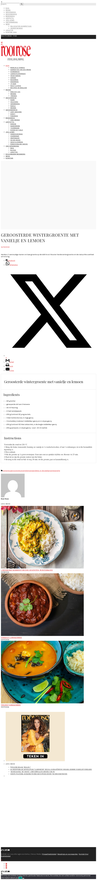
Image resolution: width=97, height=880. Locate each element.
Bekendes (10, 16)
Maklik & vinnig (17, 67)
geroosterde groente (18, 471)
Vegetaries (15, 75)
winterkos (7, 471)
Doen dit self (16, 130)
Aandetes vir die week (20, 69)
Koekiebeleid (5, 856)
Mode (8, 10)
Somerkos (15, 71)
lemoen (29, 471)
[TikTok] (1, 850)
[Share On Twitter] (6, 866)
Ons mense (15, 120)
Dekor (13, 124)
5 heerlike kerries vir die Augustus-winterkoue (27, 570)
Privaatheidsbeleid (49, 854)
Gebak (13, 77)
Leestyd (9, 30)
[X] (3, 850)
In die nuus (15, 140)
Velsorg (14, 102)
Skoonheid (11, 12)
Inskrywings (16, 28)
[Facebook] (6, 850)
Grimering (15, 104)
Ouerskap (14, 136)
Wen (8, 24)
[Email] (9, 850)
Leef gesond (16, 112)
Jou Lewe (10, 20)
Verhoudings (16, 134)
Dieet (12, 114)
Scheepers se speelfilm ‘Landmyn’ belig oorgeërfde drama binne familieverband (51, 769)
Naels (13, 106)
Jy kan (13, 83)
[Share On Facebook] (6, 864)
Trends (13, 96)
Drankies (14, 81)
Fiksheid (14, 116)
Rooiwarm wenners (15, 154)
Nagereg (14, 79)
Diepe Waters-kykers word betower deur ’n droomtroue (38, 774)
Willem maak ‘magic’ (20, 767)
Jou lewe (10, 132)
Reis (12, 148)
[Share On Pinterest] (6, 868)
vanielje (57, 471)
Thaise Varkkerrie (11, 705)
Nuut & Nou (15, 85)
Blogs (13, 150)
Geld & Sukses (16, 142)
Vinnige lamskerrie (11, 637)
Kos (7, 8)
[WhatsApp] (4, 850)
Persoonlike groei (19, 144)
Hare (12, 100)
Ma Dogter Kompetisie (21, 26)
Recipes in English (18, 87)
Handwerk (15, 126)
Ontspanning (12, 22)
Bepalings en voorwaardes (67, 854)
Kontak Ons (11, 32)
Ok (20, 878)
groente (51, 471)
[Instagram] (7, 850)
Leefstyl (10, 18)
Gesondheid (11, 14)
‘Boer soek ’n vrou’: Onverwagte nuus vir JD (32, 771)
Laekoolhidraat (18, 73)
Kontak (9, 158)
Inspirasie (15, 138)
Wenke (13, 94)
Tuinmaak (14, 128)
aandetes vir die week (40, 471)
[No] (23, 878)
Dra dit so (15, 92)
